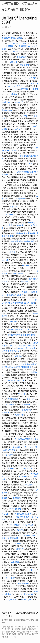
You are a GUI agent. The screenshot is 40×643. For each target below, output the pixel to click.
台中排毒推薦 (25, 156)
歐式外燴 (21, 394)
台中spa (28, 447)
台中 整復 (11, 450)
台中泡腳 (31, 345)
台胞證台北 (23, 345)
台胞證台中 (13, 43)
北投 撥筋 (13, 321)
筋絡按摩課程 (23, 583)
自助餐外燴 (22, 348)
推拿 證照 (25, 281)
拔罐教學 (18, 329)
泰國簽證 (18, 543)
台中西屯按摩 (26, 599)
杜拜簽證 (18, 335)
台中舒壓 (31, 46)
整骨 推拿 (30, 517)
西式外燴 (11, 329)
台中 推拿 (24, 89)
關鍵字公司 (24, 65)
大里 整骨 (13, 62)
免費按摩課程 (13, 399)
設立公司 (32, 78)
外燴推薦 (16, 447)
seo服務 (5, 260)
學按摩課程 (26, 410)
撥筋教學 (9, 455)
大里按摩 (27, 535)
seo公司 (20, 225)
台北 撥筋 (15, 562)
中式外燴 (25, 265)
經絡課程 (34, 372)
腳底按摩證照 (28, 525)
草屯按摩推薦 (18, 303)
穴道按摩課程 (20, 517)
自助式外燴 (23, 476)
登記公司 (20, 295)
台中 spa (32, 570)
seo (3, 375)
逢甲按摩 (9, 380)
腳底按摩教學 (11, 599)
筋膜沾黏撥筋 (16, 38)
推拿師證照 (17, 498)
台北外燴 (20, 172)
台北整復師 (21, 57)
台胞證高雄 (8, 46)
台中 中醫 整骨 (7, 351)
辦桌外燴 (17, 538)
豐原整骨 (28, 439)
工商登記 (13, 150)
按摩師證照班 (9, 367)
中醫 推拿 (8, 594)
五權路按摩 (19, 415)
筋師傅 (16, 351)
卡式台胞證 (14, 525)
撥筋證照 (5, 412)
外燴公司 (9, 236)
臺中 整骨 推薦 (17, 241)
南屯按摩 (11, 335)
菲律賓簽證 (20, 198)
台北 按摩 (33, 300)
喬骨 (25, 116)
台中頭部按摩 (7, 303)
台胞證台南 (19, 514)
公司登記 (20, 530)
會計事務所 (10, 404)
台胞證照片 (26, 292)
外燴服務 (27, 514)
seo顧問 (31, 222)
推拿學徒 (13, 94)
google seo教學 (14, 86)
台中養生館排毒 (26, 594)
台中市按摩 (10, 578)
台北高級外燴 (18, 380)
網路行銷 (9, 345)
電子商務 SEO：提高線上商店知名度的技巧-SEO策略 (20, 6)
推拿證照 (34, 83)
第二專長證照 (29, 303)
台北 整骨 (22, 43)
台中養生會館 (28, 241)
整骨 (30, 279)
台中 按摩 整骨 (29, 364)
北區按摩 (16, 129)
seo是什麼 (6, 102)
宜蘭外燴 (20, 549)
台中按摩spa (7, 110)
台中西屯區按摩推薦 (23, 367)
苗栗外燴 (13, 206)
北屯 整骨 (31, 348)
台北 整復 (11, 252)
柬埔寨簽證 (23, 46)
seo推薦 (27, 172)
